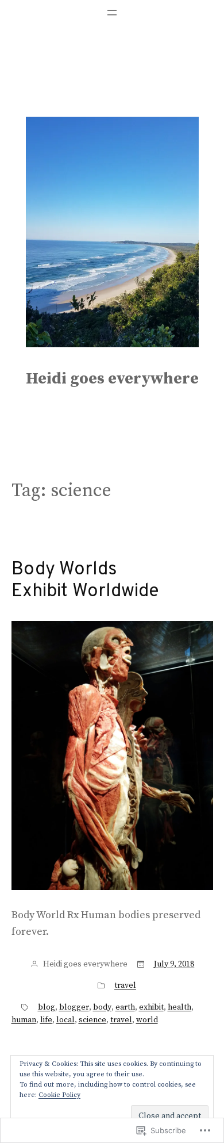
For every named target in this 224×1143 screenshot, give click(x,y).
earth (125, 1007)
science (92, 1020)
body (102, 1007)
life (46, 1020)
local (65, 1020)
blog (46, 1007)
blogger (74, 1007)
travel (125, 985)
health (179, 1007)
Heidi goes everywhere (112, 379)
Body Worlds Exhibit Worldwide (85, 581)
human (23, 1020)
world (147, 1020)
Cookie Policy (59, 1095)
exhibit (151, 1007)
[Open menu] (112, 13)
